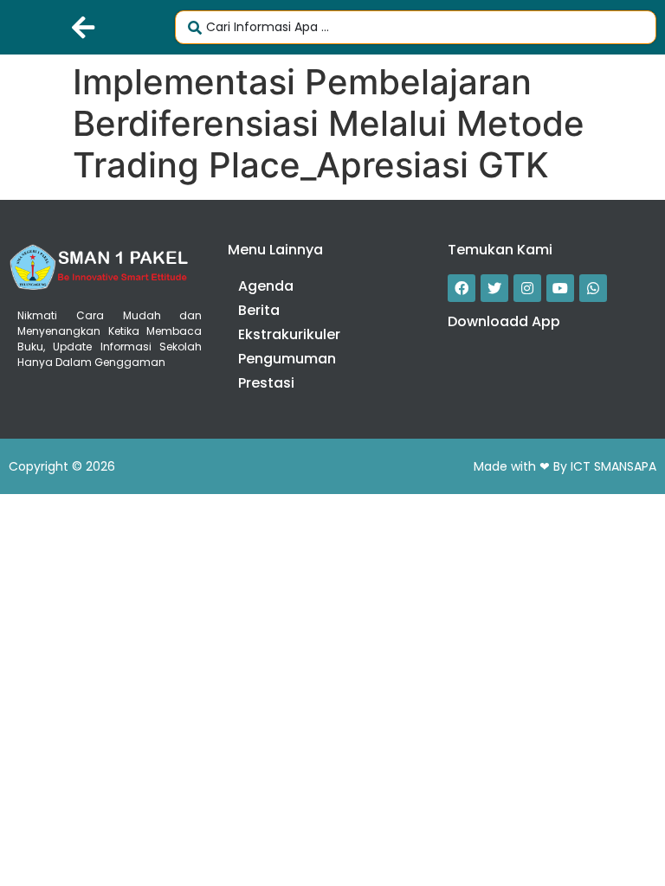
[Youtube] (560, 288)
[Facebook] (461, 288)
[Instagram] (527, 288)
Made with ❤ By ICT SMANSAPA (565, 466)
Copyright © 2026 (62, 466)
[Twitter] (494, 288)
